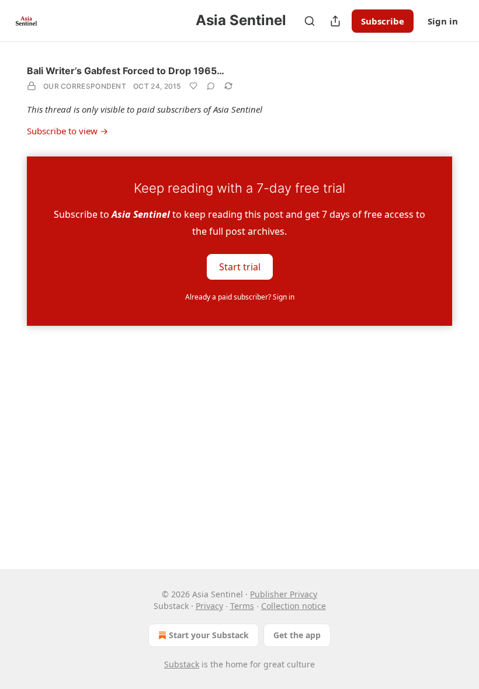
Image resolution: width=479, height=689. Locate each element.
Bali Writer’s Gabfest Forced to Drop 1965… (125, 70)
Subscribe (382, 21)
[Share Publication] (335, 21)
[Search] (309, 21)
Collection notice (293, 605)
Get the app (297, 635)
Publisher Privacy (283, 594)
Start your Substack (209, 635)
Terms (242, 605)
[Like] (193, 86)
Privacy (209, 605)
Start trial (240, 266)
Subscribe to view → (67, 131)
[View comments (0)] (210, 86)
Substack (181, 664)
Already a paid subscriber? (239, 297)
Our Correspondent (84, 86)
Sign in (443, 21)
